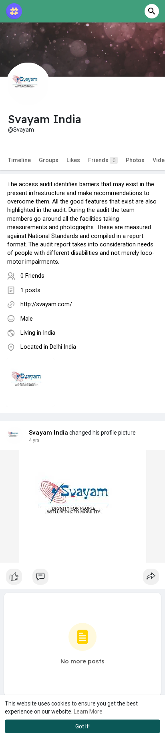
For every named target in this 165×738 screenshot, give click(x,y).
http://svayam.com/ (46, 304)
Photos (135, 160)
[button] (152, 11)
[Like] (82, 579)
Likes (73, 160)
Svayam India (48, 432)
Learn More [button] (88, 711)
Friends (101, 160)
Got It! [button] (82, 726)
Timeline (19, 160)
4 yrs (34, 440)
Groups (48, 160)
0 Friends (32, 275)
